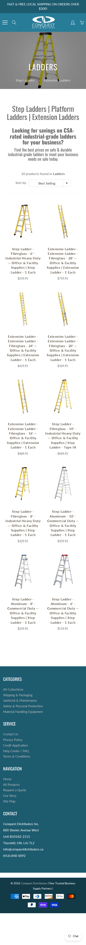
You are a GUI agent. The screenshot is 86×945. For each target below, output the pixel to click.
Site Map (9, 801)
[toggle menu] (5, 22)
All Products (11, 784)
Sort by (20, 183)
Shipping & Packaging (18, 695)
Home (7, 779)
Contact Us (10, 734)
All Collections (13, 689)
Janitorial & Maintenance (20, 700)
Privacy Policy (13, 740)
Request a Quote (14, 790)
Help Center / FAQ (16, 751)
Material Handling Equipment (23, 711)
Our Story (9, 795)
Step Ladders (25, 80)
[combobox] (50, 183)
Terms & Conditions (16, 756)
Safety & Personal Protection (23, 706)
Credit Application (15, 745)
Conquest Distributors (34, 883)
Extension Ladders (57, 80)
